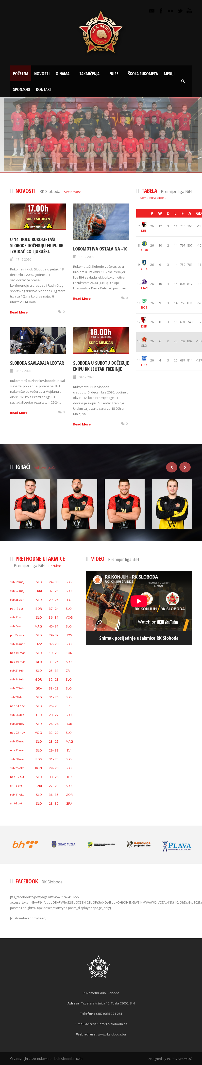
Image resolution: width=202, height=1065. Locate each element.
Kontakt (44, 89)
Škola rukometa (143, 74)
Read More (19, 312)
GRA (144, 269)
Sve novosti (73, 191)
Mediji (169, 74)
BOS (144, 307)
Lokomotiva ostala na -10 (100, 249)
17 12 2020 (23, 259)
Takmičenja (89, 74)
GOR (144, 250)
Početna (20, 74)
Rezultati (55, 566)
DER (144, 326)
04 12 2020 (86, 377)
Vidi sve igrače (45, 467)
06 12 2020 (23, 371)
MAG (144, 288)
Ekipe (113, 74)
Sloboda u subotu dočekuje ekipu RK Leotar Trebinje (101, 366)
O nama (62, 74)
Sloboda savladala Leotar (37, 363)
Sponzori (21, 89)
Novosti (42, 74)
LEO (144, 364)
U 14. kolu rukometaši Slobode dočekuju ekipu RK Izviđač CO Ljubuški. (36, 245)
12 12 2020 (86, 256)
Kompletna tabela (153, 197)
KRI (143, 230)
